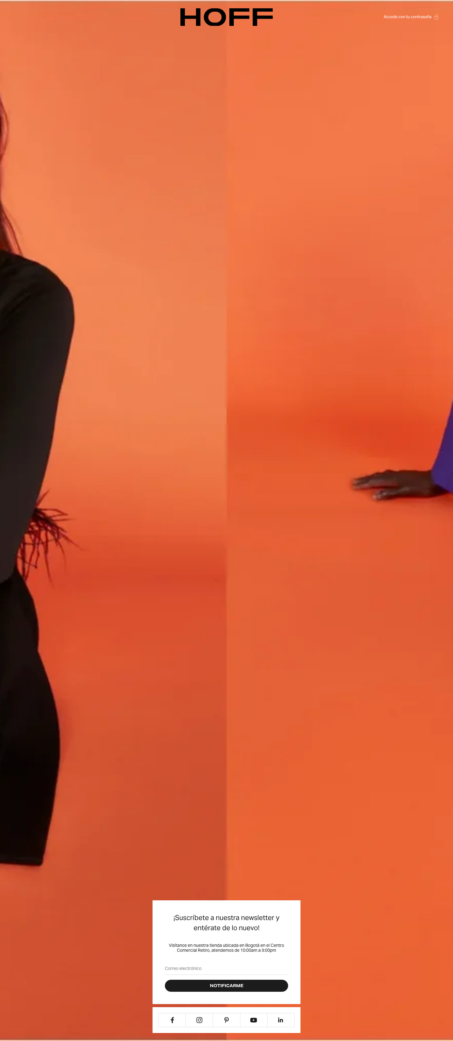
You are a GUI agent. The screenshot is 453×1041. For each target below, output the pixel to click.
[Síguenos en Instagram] (199, 1020)
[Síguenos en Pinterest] (226, 1020)
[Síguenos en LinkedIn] (280, 1020)
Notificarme (226, 985)
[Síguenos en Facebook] (172, 1020)
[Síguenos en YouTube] (253, 1020)
